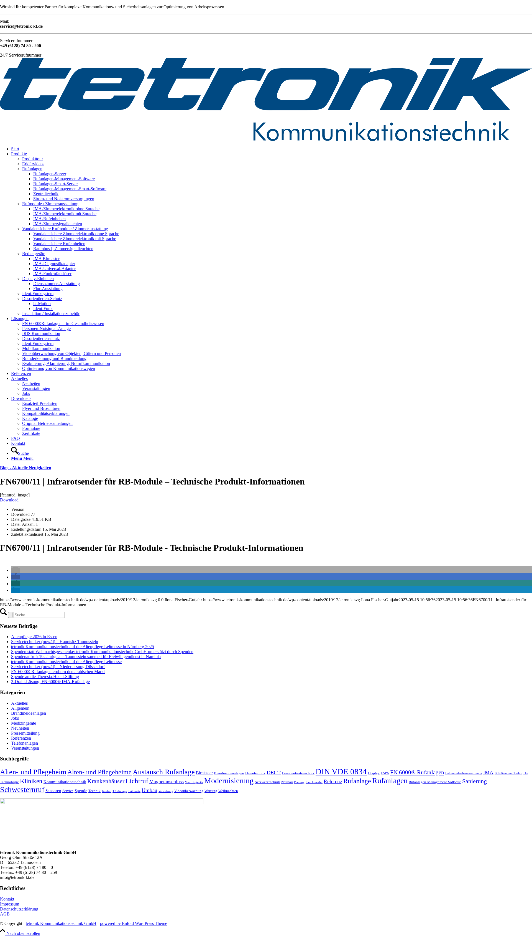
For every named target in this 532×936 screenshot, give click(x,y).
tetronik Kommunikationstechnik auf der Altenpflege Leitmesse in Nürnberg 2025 (82, 646)
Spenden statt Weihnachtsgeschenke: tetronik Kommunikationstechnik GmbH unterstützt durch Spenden (102, 651)
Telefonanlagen (24, 743)
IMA (488, 772)
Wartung (210, 791)
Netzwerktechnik (267, 782)
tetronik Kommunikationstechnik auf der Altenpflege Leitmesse (66, 661)
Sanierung (474, 781)
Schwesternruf (22, 789)
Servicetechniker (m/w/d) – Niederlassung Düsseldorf (58, 666)
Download (9, 500)
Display (374, 773)
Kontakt (7, 899)
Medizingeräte (23, 723)
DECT (274, 772)
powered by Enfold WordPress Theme (133, 923)
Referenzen (21, 738)
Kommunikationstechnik (65, 782)
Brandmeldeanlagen (28, 713)
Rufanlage (357, 781)
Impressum (9, 904)
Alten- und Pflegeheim (33, 772)
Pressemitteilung (25, 733)
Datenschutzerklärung (19, 909)
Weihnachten (228, 791)
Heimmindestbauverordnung (463, 773)
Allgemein (20, 708)
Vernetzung (165, 791)
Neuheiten (20, 728)
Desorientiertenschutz (298, 773)
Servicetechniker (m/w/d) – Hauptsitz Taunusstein (54, 641)
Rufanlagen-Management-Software (435, 782)
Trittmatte (134, 791)
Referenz (333, 781)
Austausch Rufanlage (164, 772)
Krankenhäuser (105, 781)
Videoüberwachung (188, 791)
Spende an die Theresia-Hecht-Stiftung (45, 676)
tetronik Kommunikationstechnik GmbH (61, 923)
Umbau (149, 790)
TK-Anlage (119, 791)
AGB (5, 914)
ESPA (385, 773)
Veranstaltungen (25, 748)
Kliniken (31, 781)
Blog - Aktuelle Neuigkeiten (25, 467)
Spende (81, 790)
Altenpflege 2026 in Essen (34, 636)
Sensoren (53, 790)
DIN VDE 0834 (341, 771)
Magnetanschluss (166, 781)
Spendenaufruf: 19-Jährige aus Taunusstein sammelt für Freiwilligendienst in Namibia (86, 656)
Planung (299, 782)
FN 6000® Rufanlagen (417, 772)
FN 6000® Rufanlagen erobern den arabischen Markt (58, 671)
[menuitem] (271, 148)
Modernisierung (229, 780)
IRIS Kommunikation (508, 773)
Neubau (287, 782)
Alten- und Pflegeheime (99, 772)
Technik (94, 791)
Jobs (15, 718)
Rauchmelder (314, 782)
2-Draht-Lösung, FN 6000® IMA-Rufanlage (50, 681)
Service (67, 791)
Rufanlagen (390, 780)
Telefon (106, 791)
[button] (15, 570)
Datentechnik (255, 773)
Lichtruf (137, 781)
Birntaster (204, 772)
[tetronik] (266, 139)
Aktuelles (19, 703)
